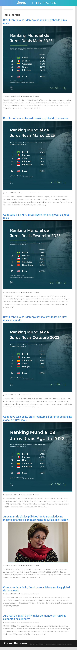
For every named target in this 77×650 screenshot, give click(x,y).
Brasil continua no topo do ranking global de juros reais (35, 118)
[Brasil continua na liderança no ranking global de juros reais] (37, 59)
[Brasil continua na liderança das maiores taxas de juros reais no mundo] (37, 357)
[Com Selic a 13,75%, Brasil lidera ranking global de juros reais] (37, 254)
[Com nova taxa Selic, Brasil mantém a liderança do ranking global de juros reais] (37, 457)
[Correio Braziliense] (22, 2)
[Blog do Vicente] (44, 2)
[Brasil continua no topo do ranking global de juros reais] (37, 155)
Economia (37, 96)
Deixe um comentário (27, 96)
